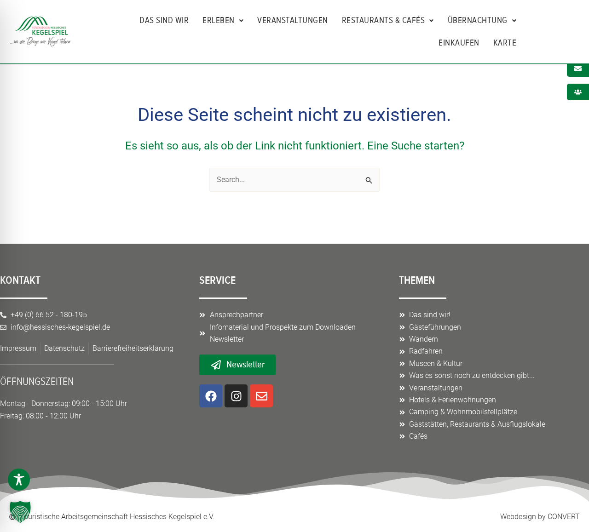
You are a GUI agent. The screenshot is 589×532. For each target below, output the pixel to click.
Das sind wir (164, 20)
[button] (20, 512)
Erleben (218, 20)
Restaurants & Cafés (383, 20)
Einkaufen (459, 42)
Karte (505, 42)
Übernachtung (478, 20)
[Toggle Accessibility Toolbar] (19, 480)
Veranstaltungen (292, 20)
